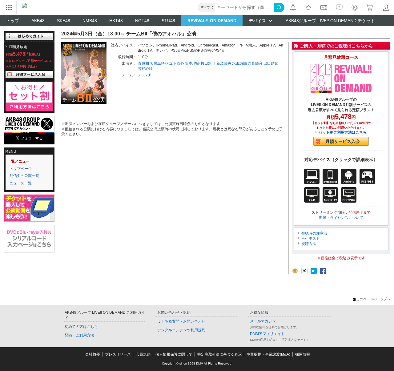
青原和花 (145, 63)
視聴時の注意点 (314, 233)
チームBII (145, 75)
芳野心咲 (145, 69)
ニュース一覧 (21, 183)
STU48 (168, 20)
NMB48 (89, 20)
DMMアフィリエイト (267, 334)
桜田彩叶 (208, 63)
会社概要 (92, 354)
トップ (12, 20)
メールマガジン (263, 321)
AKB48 (38, 20)
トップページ (21, 169)
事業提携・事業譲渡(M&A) (268, 354)
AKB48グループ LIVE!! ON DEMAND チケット (330, 20)
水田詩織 (239, 63)
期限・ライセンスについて (341, 218)
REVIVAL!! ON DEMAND (211, 20)
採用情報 (302, 354)
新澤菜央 (223, 63)
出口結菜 (270, 63)
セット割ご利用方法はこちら (343, 132)
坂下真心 (176, 63)
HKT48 (116, 20)
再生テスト (310, 238)
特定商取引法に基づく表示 (219, 354)
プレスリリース (118, 354)
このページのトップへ (373, 299)
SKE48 (63, 20)
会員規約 (143, 354)
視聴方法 (308, 244)
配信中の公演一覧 (24, 176)
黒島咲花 (161, 63)
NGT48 (142, 20)
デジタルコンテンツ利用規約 (181, 330)
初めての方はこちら (81, 327)
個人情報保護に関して (173, 354)
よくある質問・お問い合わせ (181, 321)
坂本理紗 (192, 63)
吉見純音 (255, 63)
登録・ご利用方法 (79, 335)
